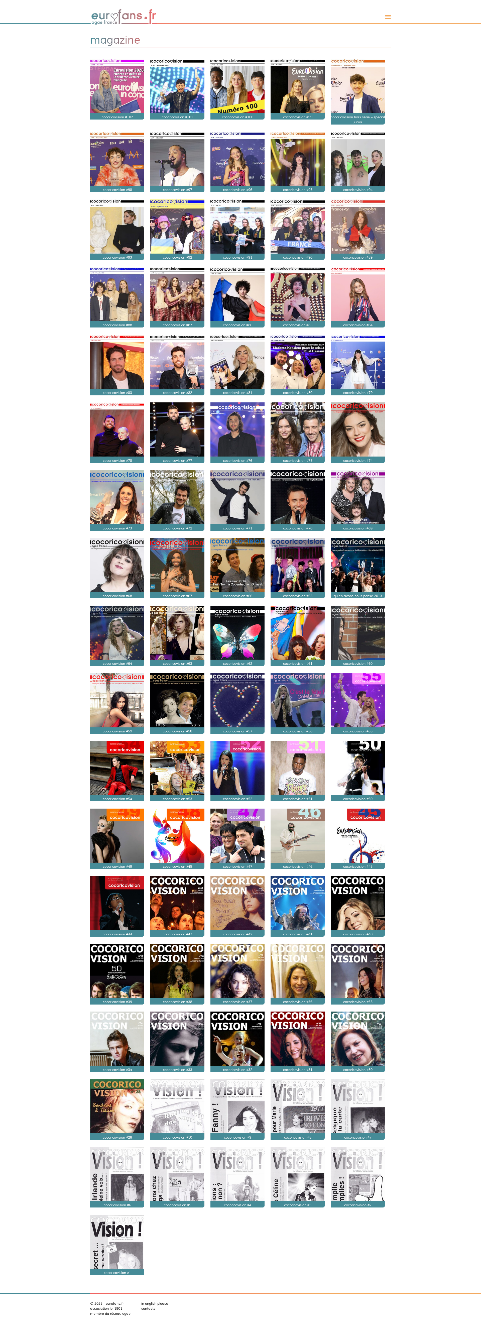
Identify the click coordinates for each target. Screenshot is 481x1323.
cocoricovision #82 (177, 392)
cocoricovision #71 (237, 528)
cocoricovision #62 (237, 663)
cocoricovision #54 (117, 799)
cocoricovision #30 (358, 1069)
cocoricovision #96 (237, 189)
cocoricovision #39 (117, 1002)
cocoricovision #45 (358, 866)
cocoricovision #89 (358, 257)
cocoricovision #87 (177, 325)
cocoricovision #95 (297, 189)
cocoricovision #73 (117, 528)
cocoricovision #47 (237, 866)
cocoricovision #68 (117, 596)
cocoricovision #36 (297, 1002)
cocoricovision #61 (297, 663)
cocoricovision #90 (297, 257)
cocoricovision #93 (117, 257)
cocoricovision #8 (297, 1137)
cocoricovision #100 (237, 117)
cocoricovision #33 (177, 1069)
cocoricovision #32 (237, 1069)
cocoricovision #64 (117, 663)
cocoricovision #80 (297, 392)
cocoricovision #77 (177, 460)
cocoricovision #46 (297, 866)
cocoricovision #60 (358, 663)
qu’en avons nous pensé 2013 (358, 596)
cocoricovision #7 (358, 1137)
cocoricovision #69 (358, 528)
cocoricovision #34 (117, 1069)
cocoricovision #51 (297, 799)
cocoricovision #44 (117, 934)
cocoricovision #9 (237, 1137)
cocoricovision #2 (358, 1205)
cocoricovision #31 (297, 1069)
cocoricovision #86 (237, 325)
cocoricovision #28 (117, 1137)
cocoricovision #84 (358, 325)
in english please (154, 1303)
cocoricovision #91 (237, 257)
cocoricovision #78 (117, 460)
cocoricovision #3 (297, 1205)
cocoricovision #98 (117, 189)
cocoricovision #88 (117, 325)
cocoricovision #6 (117, 1205)
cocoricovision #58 (177, 731)
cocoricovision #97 (177, 189)
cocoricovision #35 (358, 1002)
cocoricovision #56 (297, 731)
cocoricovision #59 (117, 731)
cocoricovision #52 (237, 799)
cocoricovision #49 (117, 866)
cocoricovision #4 (237, 1205)
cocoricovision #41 (297, 934)
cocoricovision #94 (358, 189)
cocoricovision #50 (358, 799)
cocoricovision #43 (177, 934)
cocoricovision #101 (177, 117)
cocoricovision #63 (177, 663)
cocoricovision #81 (237, 392)
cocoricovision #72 (177, 528)
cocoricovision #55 (358, 731)
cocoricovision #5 (177, 1205)
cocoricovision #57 (237, 731)
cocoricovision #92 (177, 257)
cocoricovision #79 (358, 392)
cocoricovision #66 (237, 596)
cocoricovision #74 (358, 460)
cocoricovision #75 (297, 460)
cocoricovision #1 (117, 1272)
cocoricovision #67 (177, 596)
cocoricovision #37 (237, 1002)
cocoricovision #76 (237, 460)
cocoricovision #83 (117, 392)
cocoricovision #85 (297, 325)
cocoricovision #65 (297, 596)
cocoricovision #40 (358, 934)
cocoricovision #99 (297, 117)
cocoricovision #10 (177, 1137)
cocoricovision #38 (177, 1002)
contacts (148, 1308)
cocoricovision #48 (177, 866)
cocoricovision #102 (117, 117)
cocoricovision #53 (177, 799)
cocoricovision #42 (237, 934)
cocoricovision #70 (297, 528)
